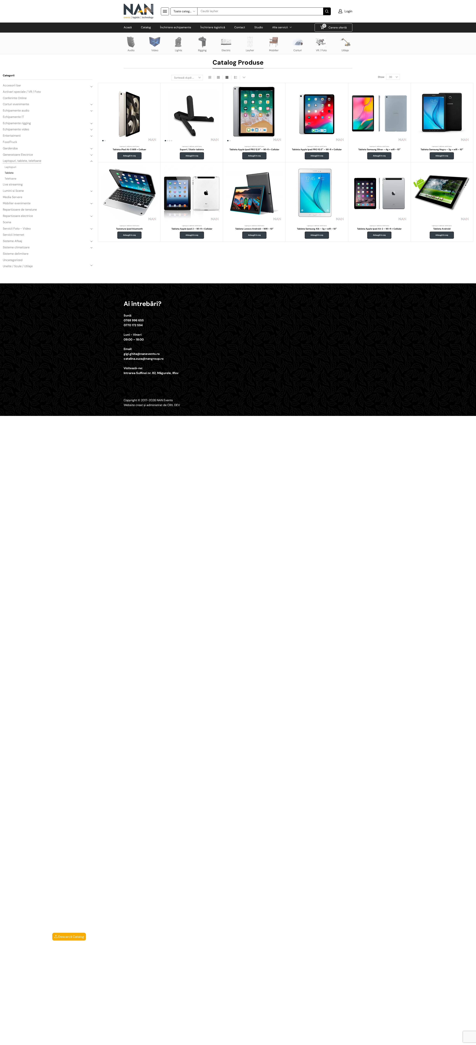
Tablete (9, 172)
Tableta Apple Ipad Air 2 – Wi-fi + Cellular (379, 228)
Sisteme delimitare (15, 254)
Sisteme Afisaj (12, 241)
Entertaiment (12, 136)
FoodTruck (10, 142)
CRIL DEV (173, 405)
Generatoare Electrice (18, 155)
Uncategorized (12, 260)
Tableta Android (442, 228)
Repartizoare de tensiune (20, 209)
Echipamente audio (16, 110)
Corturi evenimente (16, 104)
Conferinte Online (15, 98)
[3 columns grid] (218, 77)
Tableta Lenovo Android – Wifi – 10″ (254, 228)
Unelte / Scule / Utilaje (18, 266)
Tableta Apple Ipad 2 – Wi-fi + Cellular (191, 228)
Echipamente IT (13, 117)
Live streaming (13, 184)
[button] (165, 11)
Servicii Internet (13, 235)
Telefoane (10, 178)
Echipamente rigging (17, 123)
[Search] (327, 11)
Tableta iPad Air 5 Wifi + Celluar (129, 149)
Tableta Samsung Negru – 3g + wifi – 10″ (442, 149)
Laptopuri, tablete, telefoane (22, 161)
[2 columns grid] (210, 77)
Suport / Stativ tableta (192, 149)
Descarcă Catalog (70, 937)
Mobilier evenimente (16, 203)
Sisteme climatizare (16, 247)
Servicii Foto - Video (17, 228)
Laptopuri (10, 167)
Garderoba (10, 148)
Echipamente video (16, 129)
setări (265, 1040)
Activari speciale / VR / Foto (22, 92)
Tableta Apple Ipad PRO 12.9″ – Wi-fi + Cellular (254, 149)
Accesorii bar (12, 85)
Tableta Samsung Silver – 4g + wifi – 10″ (379, 149)
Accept (294, 1039)
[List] (235, 77)
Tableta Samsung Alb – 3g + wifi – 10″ (317, 228)
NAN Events (165, 400)
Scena (7, 222)
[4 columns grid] (227, 77)
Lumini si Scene (13, 191)
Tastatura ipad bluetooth (129, 228)
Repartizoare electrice (18, 216)
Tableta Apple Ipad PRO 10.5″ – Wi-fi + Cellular (317, 149)
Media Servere (12, 197)
